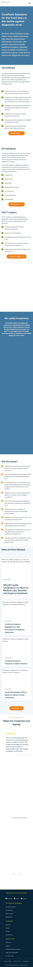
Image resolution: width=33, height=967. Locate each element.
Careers (8, 928)
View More (15, 708)
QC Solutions (9, 910)
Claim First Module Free (12, 952)
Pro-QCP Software (11, 907)
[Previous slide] (13, 874)
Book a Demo (9, 935)
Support (8, 946)
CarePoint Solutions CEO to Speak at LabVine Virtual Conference (16, 695)
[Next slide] (19, 874)
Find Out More (15, 133)
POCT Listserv (9, 913)
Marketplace (9, 917)
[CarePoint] (6, 3)
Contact (8, 931)
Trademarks (25, 961)
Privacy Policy (7, 961)
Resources (8, 942)
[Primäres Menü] (29, 3)
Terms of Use (16, 961)
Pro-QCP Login (10, 956)
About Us (8, 924)
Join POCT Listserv (15, 256)
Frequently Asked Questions (13, 949)
